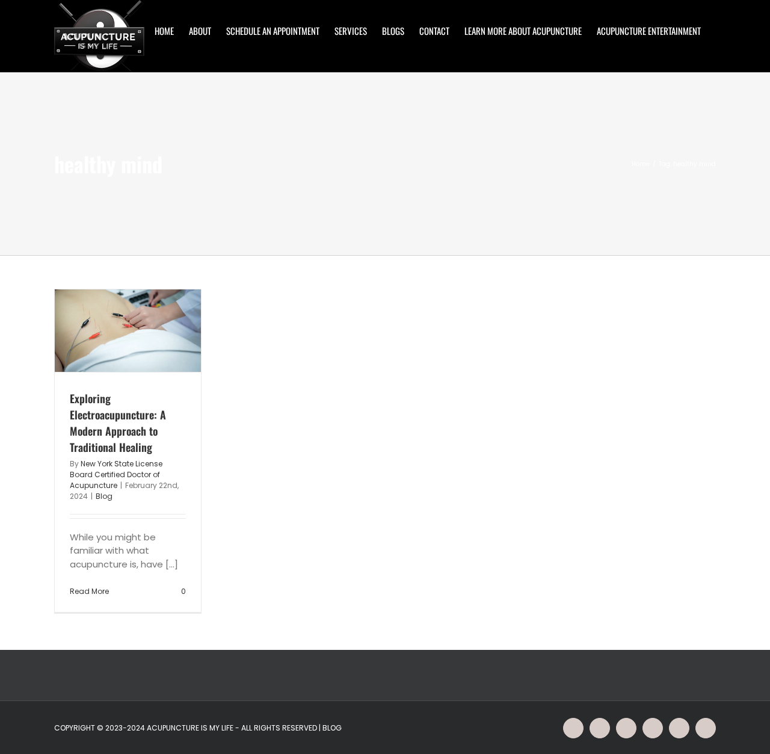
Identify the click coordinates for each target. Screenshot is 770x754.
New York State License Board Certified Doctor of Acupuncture (116, 474)
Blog (104, 496)
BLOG (332, 728)
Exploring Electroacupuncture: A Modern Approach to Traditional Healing (118, 423)
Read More (89, 591)
